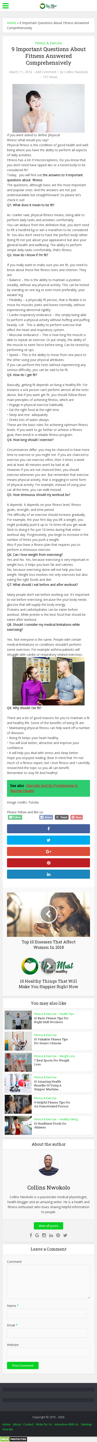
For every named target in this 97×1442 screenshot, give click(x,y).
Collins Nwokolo (76, 72)
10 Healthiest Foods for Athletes (50, 1125)
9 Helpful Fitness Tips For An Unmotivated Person (52, 1104)
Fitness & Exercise (48, 43)
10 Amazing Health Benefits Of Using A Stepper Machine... (48, 1085)
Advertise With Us (66, 1424)
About (17, 1424)
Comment (14, 1261)
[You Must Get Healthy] (48, 5)
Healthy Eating (69, 1119)
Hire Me (7, 1429)
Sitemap (86, 1424)
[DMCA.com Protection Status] (13, 1439)
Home (11, 23)
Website (13, 1345)
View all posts (48, 1226)
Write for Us (44, 1424)
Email (12, 1325)
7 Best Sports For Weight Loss (51, 1062)
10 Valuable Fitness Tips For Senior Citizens (51, 1041)
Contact (28, 1424)
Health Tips (67, 1014)
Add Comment (46, 72)
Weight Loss (67, 1056)
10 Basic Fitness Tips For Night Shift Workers (51, 1020)
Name (13, 1305)
